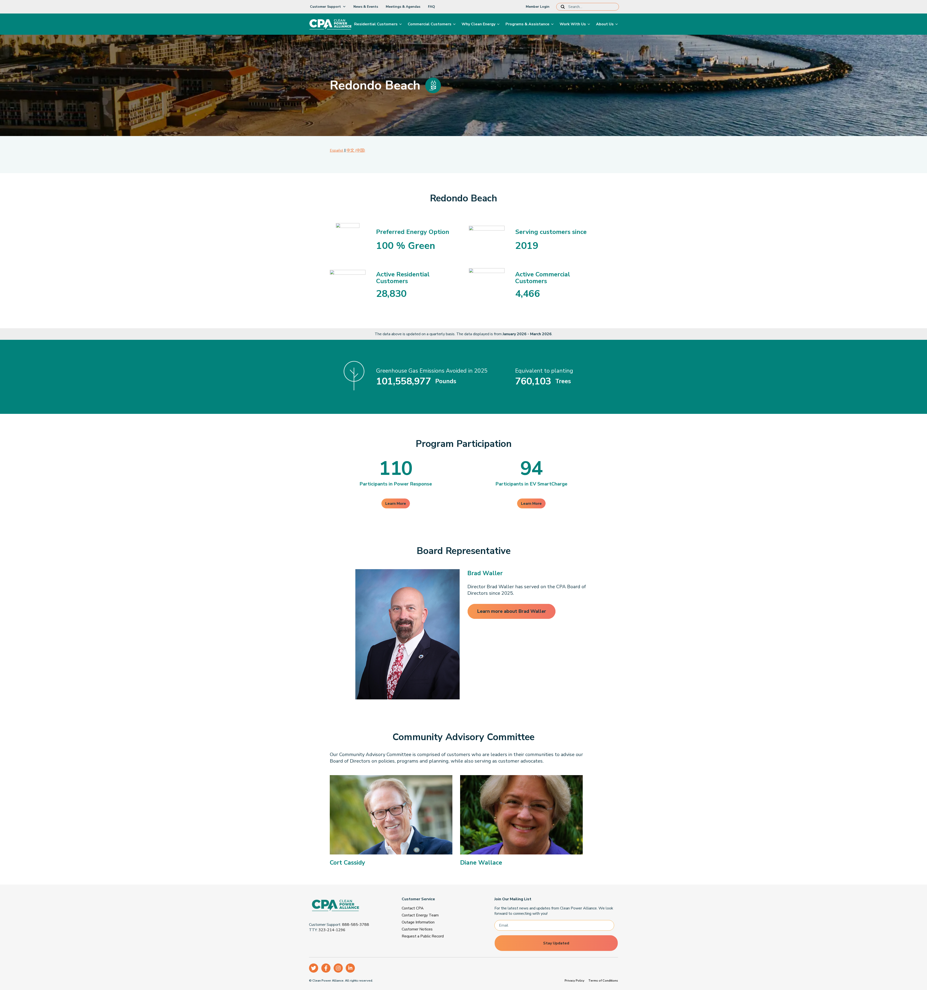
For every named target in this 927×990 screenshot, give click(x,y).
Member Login (537, 6)
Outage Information (418, 922)
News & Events (365, 6)
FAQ (431, 6)
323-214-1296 (331, 930)
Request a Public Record (423, 936)
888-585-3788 (355, 924)
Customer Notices (417, 929)
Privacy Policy (574, 981)
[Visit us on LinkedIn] (350, 968)
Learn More (395, 503)
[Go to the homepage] (346, 906)
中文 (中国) (355, 150)
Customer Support (325, 6)
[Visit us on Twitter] (313, 968)
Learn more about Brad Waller (511, 611)
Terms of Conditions (603, 981)
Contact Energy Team (420, 915)
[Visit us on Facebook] (325, 968)
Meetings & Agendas (403, 6)
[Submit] (564, 6)
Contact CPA (413, 908)
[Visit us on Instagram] (338, 968)
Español (337, 150)
